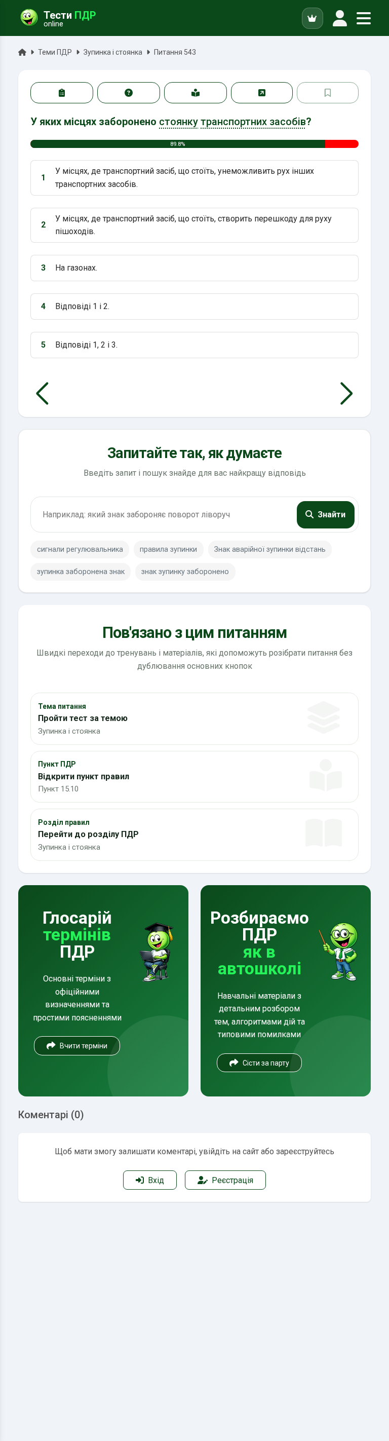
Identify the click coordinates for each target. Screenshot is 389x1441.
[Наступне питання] (347, 394)
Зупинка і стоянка (113, 52)
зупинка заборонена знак (81, 571)
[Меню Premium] (312, 18)
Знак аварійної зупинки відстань (270, 549)
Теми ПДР (55, 52)
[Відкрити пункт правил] (195, 92)
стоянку (178, 122)
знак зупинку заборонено (185, 571)
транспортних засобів (253, 122)
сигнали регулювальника (80, 549)
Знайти (331, 514)
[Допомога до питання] (128, 92)
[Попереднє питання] (42, 394)
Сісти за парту (266, 1063)
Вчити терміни (83, 1046)
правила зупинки (168, 549)
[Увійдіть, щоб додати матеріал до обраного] (328, 92)
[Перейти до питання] (262, 92)
